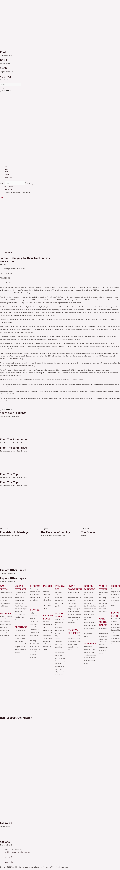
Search (2, 183)
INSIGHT (47, 586)
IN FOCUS (35, 586)
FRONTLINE (21, 627)
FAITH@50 (35, 610)
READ (6, 166)
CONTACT (7, 172)
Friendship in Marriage (14, 532)
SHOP (6, 169)
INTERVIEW (90, 644)
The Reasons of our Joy (55, 532)
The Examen (88, 532)
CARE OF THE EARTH (103, 622)
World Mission (9, 187)
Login (2, 197)
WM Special (8, 189)
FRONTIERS (6, 613)
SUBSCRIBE (8, 177)
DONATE (7, 175)
